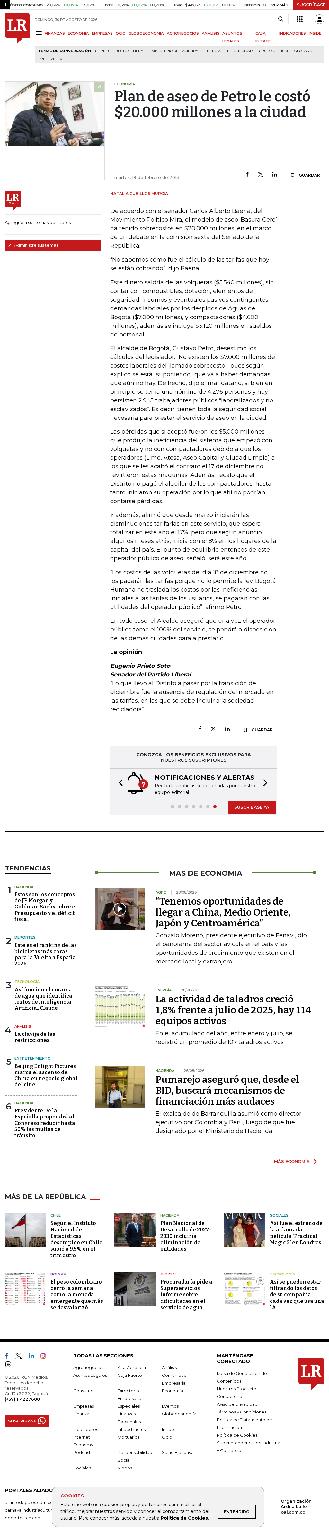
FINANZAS (55, 33)
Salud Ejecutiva (178, 1452)
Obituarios (128, 1437)
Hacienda (23, 887)
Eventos (170, 1406)
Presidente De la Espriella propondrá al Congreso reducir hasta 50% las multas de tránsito (44, 1123)
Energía (213, 51)
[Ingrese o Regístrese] (319, 19)
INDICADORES (292, 33)
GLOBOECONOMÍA (146, 33)
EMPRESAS (102, 33)
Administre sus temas (35, 245)
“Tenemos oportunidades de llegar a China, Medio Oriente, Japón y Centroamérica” (223, 912)
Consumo (83, 1390)
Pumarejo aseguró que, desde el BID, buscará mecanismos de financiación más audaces (227, 1090)
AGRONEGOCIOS (183, 33)
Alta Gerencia (132, 1367)
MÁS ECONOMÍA (292, 1161)
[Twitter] (260, 175)
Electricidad (240, 51)
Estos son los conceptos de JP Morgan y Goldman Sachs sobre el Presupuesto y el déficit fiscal (45, 906)
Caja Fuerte (130, 1375)
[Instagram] (45, 1357)
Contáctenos (230, 1396)
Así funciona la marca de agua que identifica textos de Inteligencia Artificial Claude (43, 999)
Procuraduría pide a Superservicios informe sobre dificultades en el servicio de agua (186, 1295)
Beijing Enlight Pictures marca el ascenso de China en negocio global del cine (45, 1075)
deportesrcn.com (23, 1517)
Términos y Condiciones (241, 1411)
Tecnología (27, 982)
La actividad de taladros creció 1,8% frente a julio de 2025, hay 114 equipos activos (233, 1010)
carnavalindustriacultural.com (35, 1510)
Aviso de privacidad (237, 1404)
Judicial (168, 1274)
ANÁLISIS (210, 33)
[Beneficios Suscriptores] (300, 19)
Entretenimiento (32, 1058)
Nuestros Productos (237, 1388)
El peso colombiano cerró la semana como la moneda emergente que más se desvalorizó (76, 1295)
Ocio (167, 1437)
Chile (55, 1215)
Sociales (279, 1215)
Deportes (25, 937)
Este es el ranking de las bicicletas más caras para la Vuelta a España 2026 (45, 954)
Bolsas (58, 1274)
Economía (172, 1390)
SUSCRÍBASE (311, 5)
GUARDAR (309, 175)
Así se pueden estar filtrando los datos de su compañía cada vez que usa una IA (297, 1295)
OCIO (121, 33)
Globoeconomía (179, 1413)
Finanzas (82, 1413)
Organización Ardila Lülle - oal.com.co (296, 1506)
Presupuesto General (123, 51)
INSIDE (315, 33)
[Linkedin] (274, 175)
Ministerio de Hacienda (175, 51)
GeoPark (303, 51)
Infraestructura (132, 1429)
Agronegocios (88, 1367)
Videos (125, 1467)
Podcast (82, 1452)
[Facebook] (247, 175)
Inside (168, 1429)
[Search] (280, 19)
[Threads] (10, 1365)
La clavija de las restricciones (34, 1037)
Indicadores (85, 1429)
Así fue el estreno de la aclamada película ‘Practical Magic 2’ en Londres (296, 1233)
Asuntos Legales (90, 1375)
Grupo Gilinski (273, 51)
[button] (119, 784)
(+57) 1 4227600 (22, 1399)
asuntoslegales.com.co (29, 1502)
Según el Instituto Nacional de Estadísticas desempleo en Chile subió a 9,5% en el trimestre (76, 1239)
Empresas (83, 1406)
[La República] (17, 38)
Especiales (129, 1406)
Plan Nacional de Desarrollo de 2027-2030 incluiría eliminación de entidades (185, 1236)
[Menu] (40, 33)
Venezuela (51, 59)
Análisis (22, 1026)
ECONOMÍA (78, 33)
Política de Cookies (184, 1518)
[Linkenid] (34, 1357)
